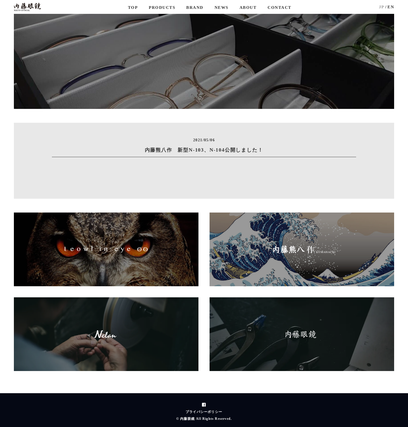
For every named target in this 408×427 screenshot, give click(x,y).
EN (390, 7)
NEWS (221, 7)
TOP (133, 7)
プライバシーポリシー (204, 412)
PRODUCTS (162, 7)
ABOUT (248, 7)
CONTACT (279, 7)
